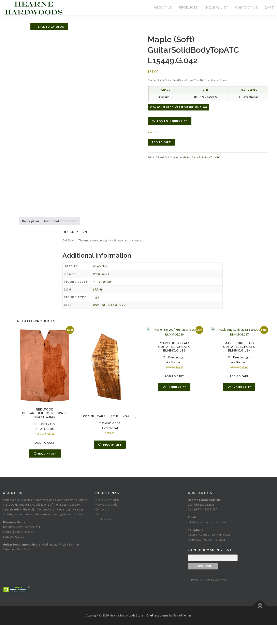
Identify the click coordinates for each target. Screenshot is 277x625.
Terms (99, 514)
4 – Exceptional (102, 282)
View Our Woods (106, 504)
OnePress (152, 615)
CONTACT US (246, 7)
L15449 (98, 289)
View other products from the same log (178, 107)
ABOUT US (163, 7)
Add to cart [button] (45, 442)
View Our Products (107, 500)
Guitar (186, 157)
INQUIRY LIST (216, 7)
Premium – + (101, 274)
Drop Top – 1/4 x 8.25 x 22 (110, 305)
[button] (169, 121)
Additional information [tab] (60, 221)
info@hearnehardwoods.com (207, 522)
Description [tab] (30, 221)
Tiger (96, 297)
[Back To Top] (260, 606)
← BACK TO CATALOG (49, 26)
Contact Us (102, 509)
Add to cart (161, 142)
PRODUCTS (188, 7)
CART (269, 7)
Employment (103, 519)
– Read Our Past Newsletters (207, 580)
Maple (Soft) (100, 266)
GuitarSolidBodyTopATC (206, 157)
